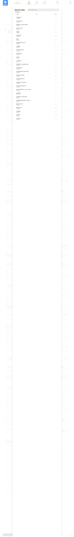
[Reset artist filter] (21, 12)
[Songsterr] (5, 3)
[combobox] (18, 14)
